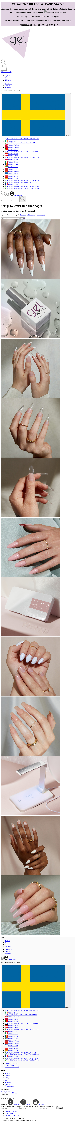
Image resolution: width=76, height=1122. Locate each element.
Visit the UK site (33, 139)
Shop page (31, 215)
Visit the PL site (13, 160)
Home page (24, 215)
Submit (60, 1108)
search (22, 218)
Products (7, 75)
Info (6, 77)
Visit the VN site (13, 171)
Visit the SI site (32, 143)
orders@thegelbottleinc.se (9, 1093)
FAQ (6, 79)
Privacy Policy (9, 1065)
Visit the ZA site (13, 167)
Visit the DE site (13, 154)
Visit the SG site (33, 157)
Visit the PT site (13, 150)
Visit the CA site (13, 155)
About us (7, 1079)
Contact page (41, 215)
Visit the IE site (13, 141)
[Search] (3, 195)
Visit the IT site (13, 162)
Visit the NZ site (33, 186)
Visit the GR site (13, 174)
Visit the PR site (33, 151)
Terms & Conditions (11, 1063)
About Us (8, 80)
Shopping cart (9, 1086)
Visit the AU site (33, 188)
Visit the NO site (13, 176)
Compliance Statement (12, 1067)
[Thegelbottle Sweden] (16, 58)
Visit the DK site (13, 147)
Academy (8, 87)
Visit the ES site (13, 178)
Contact (7, 85)
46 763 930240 (5, 1091)
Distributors (8, 84)
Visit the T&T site (13, 145)
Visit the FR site (13, 184)
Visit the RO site (13, 164)
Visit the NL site (33, 180)
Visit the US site (33, 182)
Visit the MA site (13, 169)
